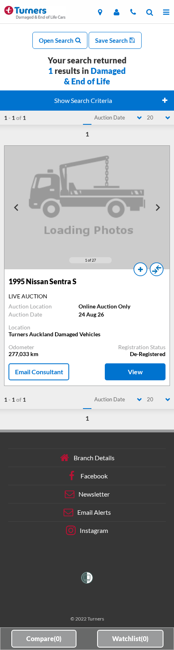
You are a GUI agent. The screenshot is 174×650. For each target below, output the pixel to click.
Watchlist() (130, 638)
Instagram (94, 530)
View (135, 371)
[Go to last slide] (17, 207)
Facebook (94, 476)
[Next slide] (157, 207)
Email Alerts (94, 512)
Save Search (112, 40)
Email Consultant (39, 371)
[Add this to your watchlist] (140, 269)
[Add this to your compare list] (156, 269)
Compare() (44, 638)
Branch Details (94, 457)
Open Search (57, 40)
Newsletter (94, 494)
